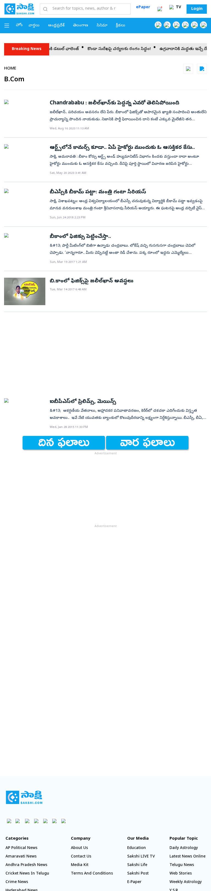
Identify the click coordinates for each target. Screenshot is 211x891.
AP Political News (21, 848)
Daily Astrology (184, 848)
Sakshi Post (138, 873)
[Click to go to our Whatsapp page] (167, 24)
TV (178, 7)
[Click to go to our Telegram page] (54, 820)
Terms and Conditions (92, 873)
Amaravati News (21, 856)
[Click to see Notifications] (160, 9)
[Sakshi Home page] (19, 9)
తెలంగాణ (80, 25)
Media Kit (79, 865)
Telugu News (182, 865)
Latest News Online (188, 856)
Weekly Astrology (186, 882)
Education (136, 848)
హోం (19, 25)
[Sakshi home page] (24, 797)
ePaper (143, 7)
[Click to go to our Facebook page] (158, 24)
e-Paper (134, 882)
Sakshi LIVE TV (141, 856)
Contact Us (81, 856)
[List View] (202, 69)
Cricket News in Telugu (27, 873)
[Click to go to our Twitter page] (176, 24)
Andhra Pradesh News (26, 865)
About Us (79, 848)
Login (196, 9)
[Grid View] (188, 69)
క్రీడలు (120, 25)
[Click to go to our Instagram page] (185, 24)
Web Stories (181, 873)
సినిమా (102, 25)
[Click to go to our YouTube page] (194, 24)
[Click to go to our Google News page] (203, 24)
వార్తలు (34, 25)
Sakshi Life (137, 865)
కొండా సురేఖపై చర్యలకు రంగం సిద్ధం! (107, 49)
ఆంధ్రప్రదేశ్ (56, 25)
